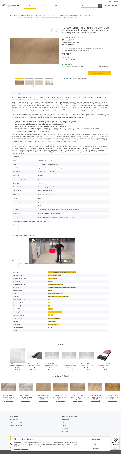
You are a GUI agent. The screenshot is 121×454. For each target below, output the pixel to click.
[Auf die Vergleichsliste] (51, 30)
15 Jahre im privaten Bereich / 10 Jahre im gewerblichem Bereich (62, 287)
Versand (75, 59)
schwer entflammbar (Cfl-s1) (54, 275)
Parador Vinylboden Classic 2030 (55, 293)
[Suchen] (100, 6)
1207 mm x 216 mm (52, 278)
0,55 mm (50, 308)
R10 (52, 315)
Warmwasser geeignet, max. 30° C (55, 284)
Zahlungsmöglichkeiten (16, 422)
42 (48, 302)
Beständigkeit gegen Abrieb (54, 318)
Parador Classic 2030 (73, 42)
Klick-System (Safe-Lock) (53, 324)
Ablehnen (96, 448)
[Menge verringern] (64, 73)
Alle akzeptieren (96, 439)
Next (117, 392)
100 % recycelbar (52, 321)
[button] (105, 6)
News (110, 1)
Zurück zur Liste (15, 15)
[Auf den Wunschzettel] (56, 30)
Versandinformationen (16, 425)
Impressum (17, 449)
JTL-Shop (112, 452)
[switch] (115, 448)
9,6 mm (50, 290)
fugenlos (50, 281)
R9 (48, 315)
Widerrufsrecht (66, 431)
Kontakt (116, 1)
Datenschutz (24, 449)
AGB (63, 422)
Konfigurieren (96, 444)
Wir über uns (14, 419)
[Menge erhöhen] (83, 73)
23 (48, 305)
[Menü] (118, 438)
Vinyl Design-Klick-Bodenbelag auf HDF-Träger (58, 296)
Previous (4, 392)
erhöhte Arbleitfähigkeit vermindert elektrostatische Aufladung (62, 272)
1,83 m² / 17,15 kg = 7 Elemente (55, 311)
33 (48, 299)
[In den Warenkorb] (11, 26)
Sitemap (64, 425)
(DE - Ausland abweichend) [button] (80, 66)
